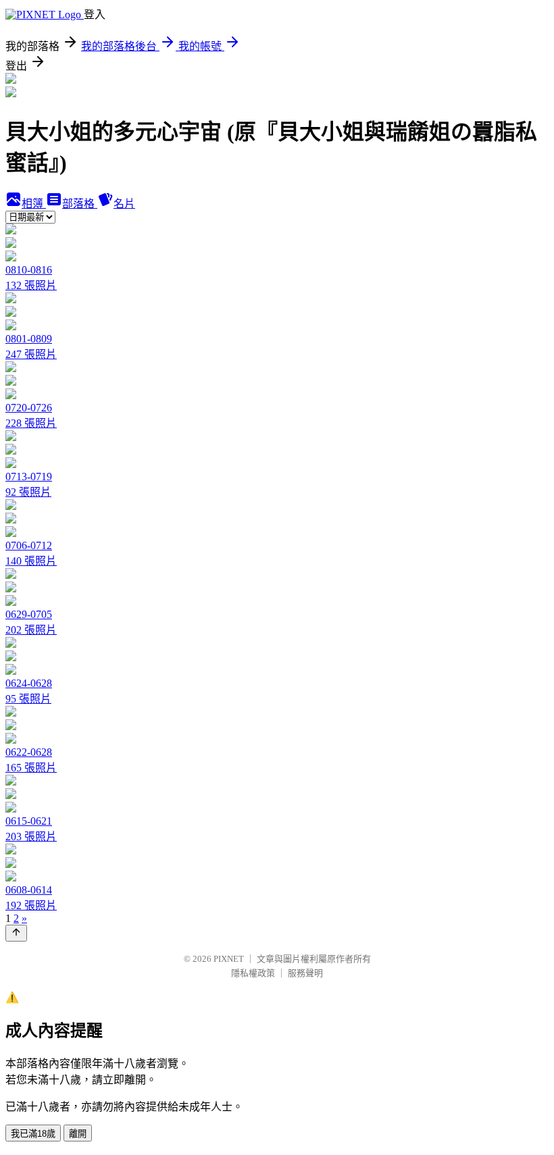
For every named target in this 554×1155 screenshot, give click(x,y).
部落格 (79, 203)
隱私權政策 (253, 973)
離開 (77, 1134)
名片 (124, 203)
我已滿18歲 (33, 1134)
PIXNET (228, 959)
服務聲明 (305, 973)
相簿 (34, 203)
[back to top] (16, 933)
